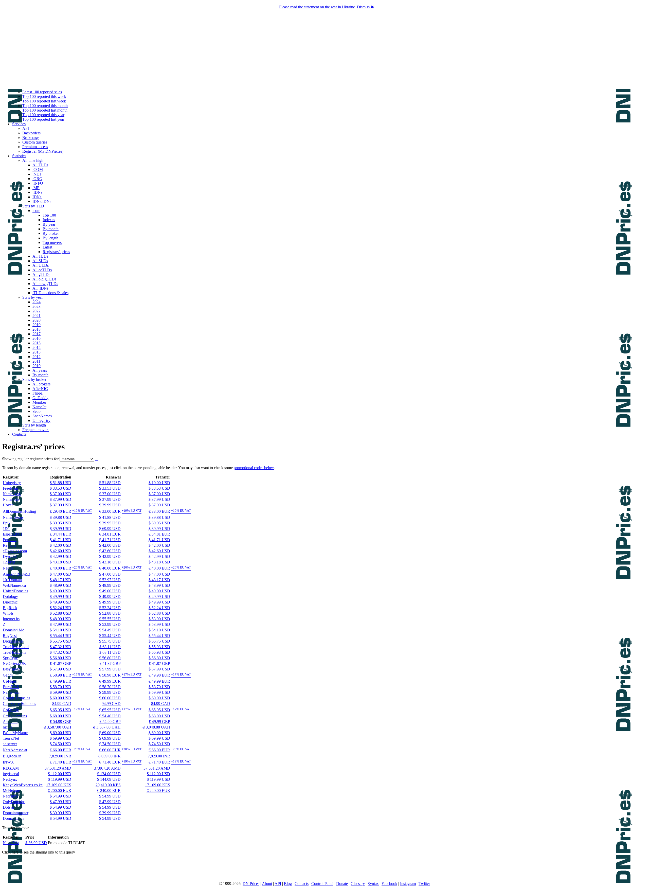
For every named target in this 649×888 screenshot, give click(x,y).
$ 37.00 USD (60, 494)
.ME (36, 188)
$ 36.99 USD (36, 843)
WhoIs (8, 613)
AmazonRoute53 (16, 574)
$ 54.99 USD (60, 796)
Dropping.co (13, 641)
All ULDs (40, 265)
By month (51, 229)
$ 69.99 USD (110, 528)
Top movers (52, 242)
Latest (47, 247)
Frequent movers (35, 430)
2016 (36, 338)
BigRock (10, 608)
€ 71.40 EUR (60, 762)
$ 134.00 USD (109, 774)
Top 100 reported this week (44, 96)
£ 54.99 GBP (60, 721)
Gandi (8, 675)
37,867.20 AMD (107, 768)
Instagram (408, 883)
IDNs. (37, 197)
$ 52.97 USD (110, 580)
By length (50, 238)
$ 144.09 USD (109, 779)
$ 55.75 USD (60, 641)
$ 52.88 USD (60, 613)
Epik (6, 523)
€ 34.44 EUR (60, 534)
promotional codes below (254, 468)
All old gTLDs (44, 279)
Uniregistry (41, 420)
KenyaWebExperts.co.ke (23, 785)
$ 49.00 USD (60, 591)
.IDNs (37, 192)
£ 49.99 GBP (159, 721)
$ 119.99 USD (59, 779)
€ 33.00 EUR (110, 511)
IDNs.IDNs (41, 201)
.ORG (37, 178)
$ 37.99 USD (60, 499)
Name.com (11, 692)
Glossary (358, 883)
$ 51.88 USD (60, 483)
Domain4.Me (13, 630)
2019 (36, 325)
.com (36, 210)
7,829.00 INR (60, 756)
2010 (36, 366)
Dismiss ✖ (365, 7)
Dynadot (10, 556)
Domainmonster (15, 813)
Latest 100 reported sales (42, 92)
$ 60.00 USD (60, 698)
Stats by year (32, 297)
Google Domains (16, 698)
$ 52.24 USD (60, 608)
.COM (37, 169)
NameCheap (13, 517)
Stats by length (34, 425)
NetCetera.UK (14, 663)
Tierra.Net (11, 738)
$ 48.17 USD (60, 580)
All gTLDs (41, 274)
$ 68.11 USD (110, 647)
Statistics (19, 156)
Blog (288, 883)
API (25, 128)
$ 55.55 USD (110, 619)
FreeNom (10, 488)
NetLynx (10, 779)
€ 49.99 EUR (60, 681)
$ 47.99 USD (60, 624)
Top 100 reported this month (45, 105)
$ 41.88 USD (110, 517)
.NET (37, 174)
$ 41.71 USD (60, 540)
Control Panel (322, 883)
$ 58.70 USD (60, 687)
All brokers (41, 384)
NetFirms (10, 796)
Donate (342, 883)
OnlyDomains (14, 802)
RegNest (10, 635)
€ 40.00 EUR (60, 568)
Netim (8, 568)
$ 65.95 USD (60, 710)
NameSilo (11, 499)
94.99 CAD (111, 703)
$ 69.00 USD (60, 733)
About (267, 883)
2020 (36, 320)
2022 (36, 311)
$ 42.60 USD (60, 551)
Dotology (10, 596)
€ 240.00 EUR (109, 790)
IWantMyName (15, 733)
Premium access (35, 147)
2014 (36, 347)
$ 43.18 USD (60, 562)
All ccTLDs (42, 270)
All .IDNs (40, 288)
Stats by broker (34, 379)
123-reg (9, 562)
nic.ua (7, 727)
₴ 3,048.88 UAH (156, 727)
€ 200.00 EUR (59, 790)
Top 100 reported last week (44, 101)
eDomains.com (15, 551)
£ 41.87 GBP (60, 663)
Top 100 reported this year (43, 115)
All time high (32, 160)
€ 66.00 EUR (60, 750)
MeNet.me (11, 790)
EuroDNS (11, 687)
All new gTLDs (45, 283)
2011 (36, 361)
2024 (36, 302)
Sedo (36, 411)
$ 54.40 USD (110, 716)
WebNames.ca (14, 585)
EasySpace (11, 669)
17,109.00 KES (58, 785)
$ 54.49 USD (110, 630)
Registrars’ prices (56, 252)
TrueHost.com (14, 652)
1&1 (6, 528)
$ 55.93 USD (159, 647)
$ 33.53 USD (60, 488)
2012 (36, 356)
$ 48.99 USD (60, 585)
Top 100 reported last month (44, 110)
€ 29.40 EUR (60, 511)
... (96, 459)
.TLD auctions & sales (50, 293)
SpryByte (10, 658)
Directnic (10, 602)
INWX (8, 762)
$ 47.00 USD (60, 574)
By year (49, 224)
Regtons (9, 545)
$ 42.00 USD (60, 545)
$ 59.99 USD (60, 692)
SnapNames (42, 416)
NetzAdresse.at (15, 750)
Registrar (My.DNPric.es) (42, 151)
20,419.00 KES (108, 785)
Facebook (389, 883)
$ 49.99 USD (60, 596)
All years (39, 370)
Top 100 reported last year (43, 119)
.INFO (37, 183)
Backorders (31, 133)
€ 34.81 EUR (110, 534)
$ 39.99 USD (110, 505)
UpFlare (9, 681)
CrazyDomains (15, 716)
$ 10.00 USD (159, 483)
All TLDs (40, 165)
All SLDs (40, 261)
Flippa (37, 393)
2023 (36, 306)
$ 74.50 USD (60, 744)
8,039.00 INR (109, 756)
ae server (10, 744)
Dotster (8, 807)
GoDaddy (40, 398)
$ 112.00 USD (59, 774)
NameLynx (12, 494)
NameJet (39, 407)
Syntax (373, 883)
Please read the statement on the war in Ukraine (317, 7)
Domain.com (13, 818)
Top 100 (49, 215)
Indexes (49, 220)
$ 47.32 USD (60, 647)
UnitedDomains (15, 591)
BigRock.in (12, 756)
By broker (51, 233)
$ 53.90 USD (159, 619)
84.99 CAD (61, 703)
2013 (36, 352)
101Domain (12, 580)
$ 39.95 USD (60, 523)
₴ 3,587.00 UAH (57, 727)
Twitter (424, 883)
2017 (36, 334)
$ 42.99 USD (60, 556)
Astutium (10, 721)
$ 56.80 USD (60, 658)
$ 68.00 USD (60, 716)
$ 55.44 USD (60, 635)
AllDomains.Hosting (19, 511)
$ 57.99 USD (60, 669)
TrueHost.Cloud (16, 647)
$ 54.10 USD (60, 630)
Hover (8, 505)
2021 (36, 315)
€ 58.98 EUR (60, 675)
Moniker (39, 402)
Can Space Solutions (19, 703)
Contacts (19, 434)
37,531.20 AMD (58, 768)
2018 (36, 329)
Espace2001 (12, 534)
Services (19, 124)
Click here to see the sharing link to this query (38, 852)
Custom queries (34, 142)
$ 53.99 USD (110, 624)
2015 (36, 343)
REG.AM (11, 768)
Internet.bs (11, 619)
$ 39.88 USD (60, 517)
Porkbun (9, 540)
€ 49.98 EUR (159, 675)
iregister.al (11, 774)
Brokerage (30, 137)
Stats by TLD (33, 206)
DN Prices (251, 883)
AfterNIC (40, 388)
